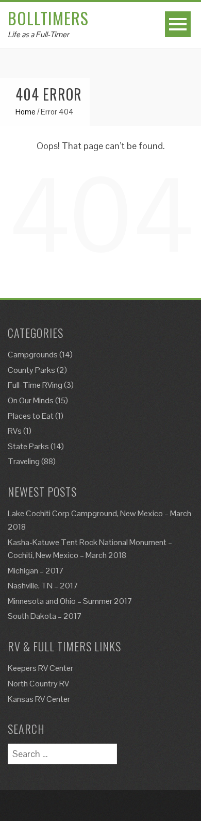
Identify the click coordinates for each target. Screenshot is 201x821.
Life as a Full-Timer (38, 34)
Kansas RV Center (39, 699)
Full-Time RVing (35, 385)
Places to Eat (31, 416)
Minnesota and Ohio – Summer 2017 (70, 601)
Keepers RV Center (40, 668)
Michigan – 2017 (36, 570)
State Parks (28, 446)
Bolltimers (48, 18)
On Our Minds (31, 400)
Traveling (24, 461)
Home (25, 112)
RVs (15, 430)
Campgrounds (33, 354)
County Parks (31, 370)
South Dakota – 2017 (45, 616)
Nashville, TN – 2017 (43, 585)
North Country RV (38, 683)
